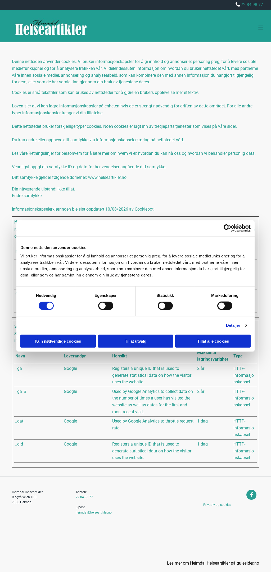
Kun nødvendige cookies (58, 341)
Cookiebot (144, 209)
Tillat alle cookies (213, 341)
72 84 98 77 (84, 497)
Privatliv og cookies (217, 505)
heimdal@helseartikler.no (94, 512)
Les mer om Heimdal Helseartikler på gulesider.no (213, 563)
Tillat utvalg (135, 341)
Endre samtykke (27, 195)
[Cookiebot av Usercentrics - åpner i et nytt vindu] (227, 228)
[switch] (105, 306)
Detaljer (233, 325)
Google (70, 368)
